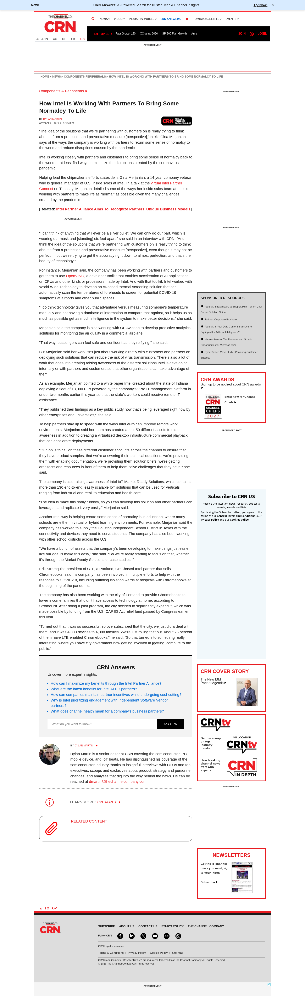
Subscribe (208, 882)
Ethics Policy (172, 926)
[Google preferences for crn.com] (176, 121)
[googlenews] (166, 935)
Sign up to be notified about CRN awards (231, 384)
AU (55, 39)
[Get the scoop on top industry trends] (242, 745)
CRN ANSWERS (170, 19)
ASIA (39, 39)
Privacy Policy (137, 952)
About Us (126, 926)
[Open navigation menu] (91, 19)
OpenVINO (75, 276)
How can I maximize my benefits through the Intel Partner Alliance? (106, 683)
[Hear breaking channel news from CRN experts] (242, 767)
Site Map (177, 952)
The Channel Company (206, 926)
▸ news (55, 76)
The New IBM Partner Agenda (212, 681)
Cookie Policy (159, 952)
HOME (44, 76)
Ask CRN (170, 724)
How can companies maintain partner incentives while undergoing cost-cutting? (116, 695)
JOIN (242, 34)
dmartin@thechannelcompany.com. (118, 781)
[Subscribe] (242, 892)
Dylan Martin (52, 119)
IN (46, 39)
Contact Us (147, 926)
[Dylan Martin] (49, 764)
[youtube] (154, 935)
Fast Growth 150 (125, 33)
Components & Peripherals (61, 91)
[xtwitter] (143, 935)
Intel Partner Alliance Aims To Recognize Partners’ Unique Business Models (123, 209)
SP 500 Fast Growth (174, 33)
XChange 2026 (149, 33)
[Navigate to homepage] (60, 33)
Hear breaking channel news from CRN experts (210, 765)
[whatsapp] (177, 935)
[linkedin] (131, 935)
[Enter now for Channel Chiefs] (215, 417)
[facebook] (119, 935)
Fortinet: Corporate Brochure (221, 319)
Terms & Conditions (111, 952)
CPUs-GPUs (107, 802)
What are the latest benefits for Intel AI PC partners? (94, 689)
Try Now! (260, 5)
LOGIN (262, 34)
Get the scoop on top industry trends (211, 743)
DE (64, 39)
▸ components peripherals (83, 76)
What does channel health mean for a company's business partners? (107, 711)
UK (73, 39)
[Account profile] (251, 34)
